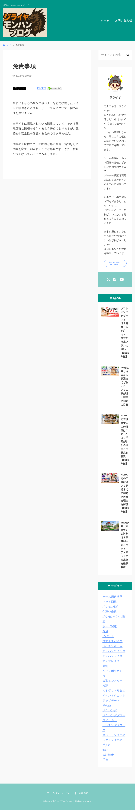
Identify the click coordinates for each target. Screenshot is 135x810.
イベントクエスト (114, 695)
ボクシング (109, 710)
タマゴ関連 (109, 626)
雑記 (105, 749)
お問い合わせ (123, 20)
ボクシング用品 (112, 740)
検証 (105, 685)
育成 (105, 631)
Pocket (41, 88)
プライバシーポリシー (59, 793)
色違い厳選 (109, 611)
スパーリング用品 (114, 735)
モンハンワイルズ (114, 651)
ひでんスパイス (112, 641)
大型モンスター (112, 680)
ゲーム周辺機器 (112, 596)
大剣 (105, 665)
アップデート (111, 700)
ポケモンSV (110, 606)
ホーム (105, 20)
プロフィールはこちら (114, 263)
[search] (128, 54)
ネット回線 (109, 601)
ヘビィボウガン (112, 670)
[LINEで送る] (54, 88)
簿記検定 (108, 754)
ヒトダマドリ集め (114, 690)
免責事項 (83, 793)
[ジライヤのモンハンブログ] (25, 22)
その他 (106, 705)
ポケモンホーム (112, 646)
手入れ (106, 744)
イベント (108, 636)
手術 (105, 759)
